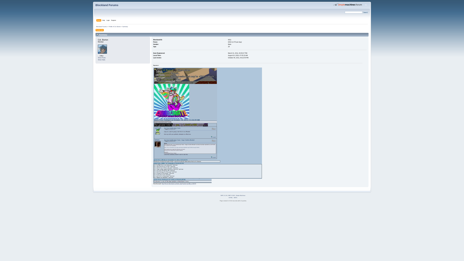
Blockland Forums (106, 5)
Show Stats (101, 60)
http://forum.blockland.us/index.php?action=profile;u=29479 (179, 184)
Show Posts (102, 58)
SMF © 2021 (231, 195)
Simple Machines (240, 195)
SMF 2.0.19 (224, 195)
